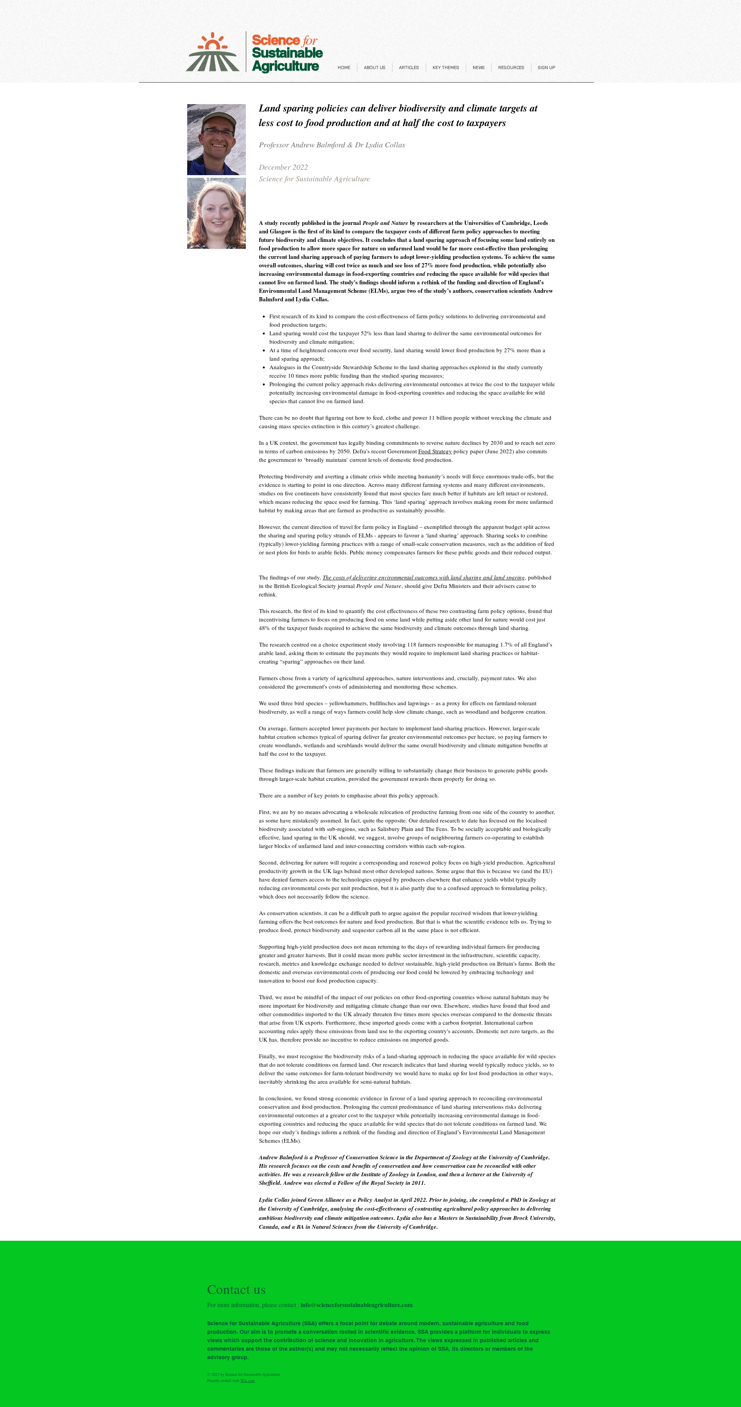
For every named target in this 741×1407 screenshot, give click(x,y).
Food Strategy (435, 451)
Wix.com (247, 1380)
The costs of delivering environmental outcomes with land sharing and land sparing (424, 577)
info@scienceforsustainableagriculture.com (357, 1304)
